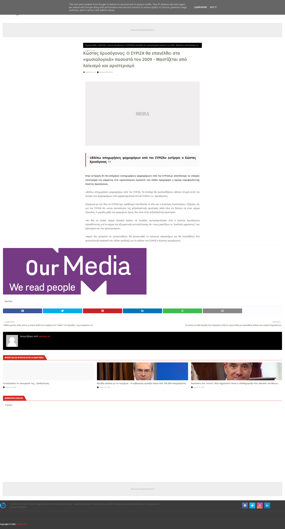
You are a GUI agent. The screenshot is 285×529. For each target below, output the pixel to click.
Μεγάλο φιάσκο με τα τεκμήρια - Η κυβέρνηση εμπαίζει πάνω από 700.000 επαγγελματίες (141, 383)
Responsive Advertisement (142, 30)
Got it (213, 7)
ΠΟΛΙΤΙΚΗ (102, 45)
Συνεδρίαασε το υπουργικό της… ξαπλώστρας (26, 383)
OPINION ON (21, 524)
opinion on (91, 72)
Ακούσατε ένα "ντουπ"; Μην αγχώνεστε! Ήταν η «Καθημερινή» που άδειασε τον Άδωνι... (235, 383)
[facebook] (245, 505)
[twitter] (252, 505)
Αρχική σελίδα (90, 45)
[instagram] (260, 505)
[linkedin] (267, 505)
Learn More (200, 7)
